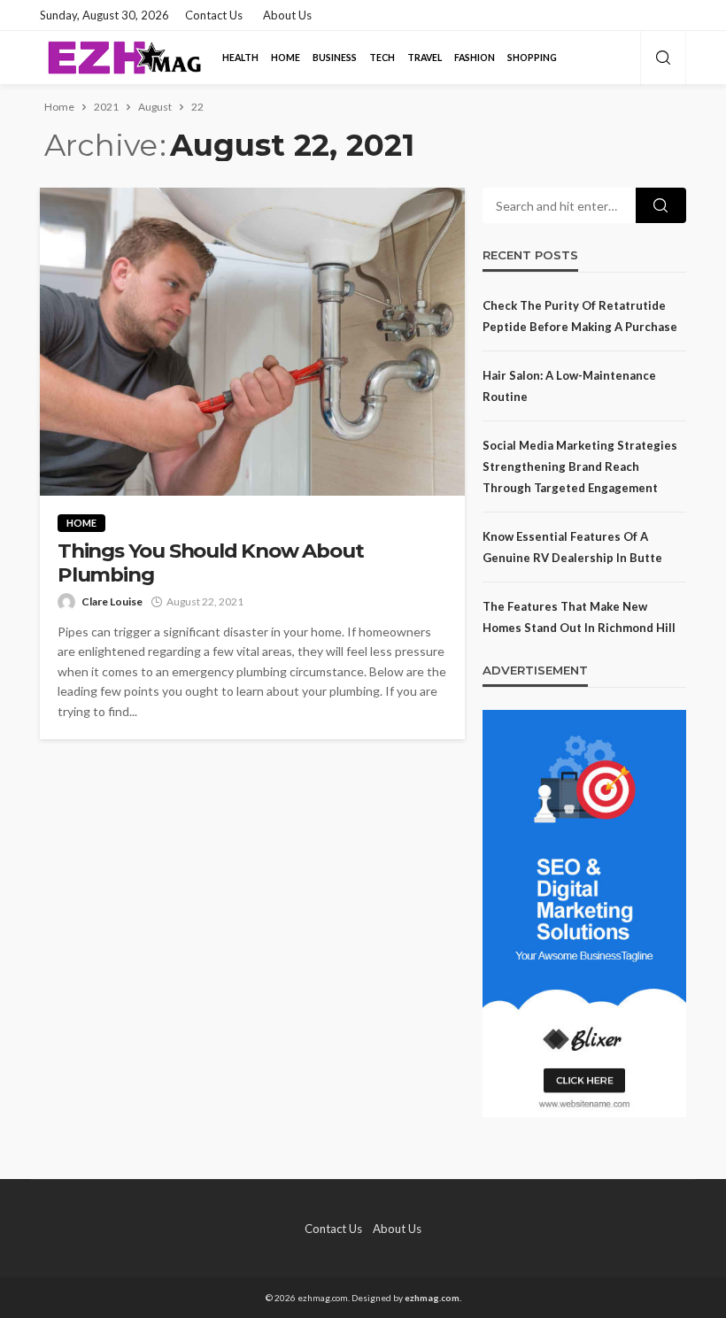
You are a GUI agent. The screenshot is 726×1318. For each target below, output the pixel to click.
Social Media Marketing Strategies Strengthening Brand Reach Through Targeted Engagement (580, 466)
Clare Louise (112, 601)
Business (335, 57)
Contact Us (214, 15)
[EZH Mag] (123, 57)
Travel (424, 57)
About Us (287, 15)
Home (285, 57)
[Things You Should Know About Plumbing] (252, 342)
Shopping (532, 57)
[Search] (663, 58)
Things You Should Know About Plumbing (210, 563)
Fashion (474, 57)
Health (240, 57)
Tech (382, 57)
